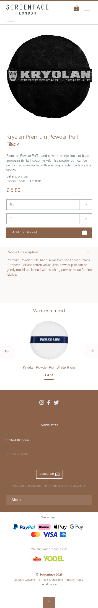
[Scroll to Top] (49, 602)
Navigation (87, 8)
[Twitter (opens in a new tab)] (56, 402)
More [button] (16, 500)
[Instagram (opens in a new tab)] (42, 402)
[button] (76, 9)
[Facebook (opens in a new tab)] (49, 402)
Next (91, 351)
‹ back (10, 21)
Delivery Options (24, 579)
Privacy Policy (74, 579)
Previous (7, 351)
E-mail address (17, 453)
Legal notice (49, 584)
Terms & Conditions (50, 579)
